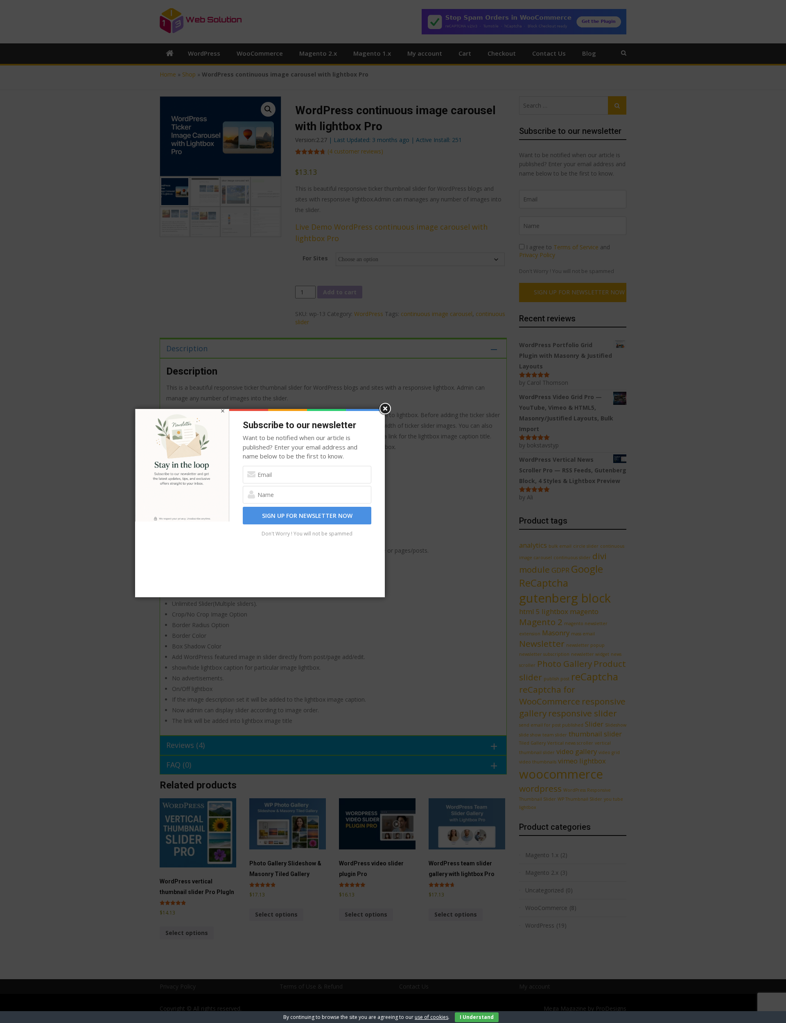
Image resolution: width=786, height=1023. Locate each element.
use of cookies (431, 1017)
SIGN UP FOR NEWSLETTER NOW (307, 515)
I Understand (477, 1017)
